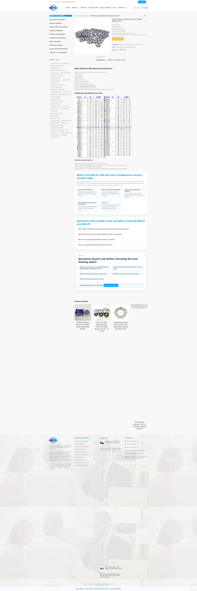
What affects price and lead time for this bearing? (126, 273)
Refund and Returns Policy (101, 588)
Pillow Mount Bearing (54, 115)
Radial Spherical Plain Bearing (56, 127)
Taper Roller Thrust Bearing (65, 132)
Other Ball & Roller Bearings (81, 465)
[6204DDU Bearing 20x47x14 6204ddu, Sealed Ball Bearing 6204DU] (83, 312)
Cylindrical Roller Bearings (81, 454)
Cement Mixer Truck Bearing (56, 75)
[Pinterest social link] (121, 50)
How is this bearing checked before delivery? (92, 279)
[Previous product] (143, 16)
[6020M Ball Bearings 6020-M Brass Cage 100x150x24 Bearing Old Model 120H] (120, 312)
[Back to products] (145, 16)
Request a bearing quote (111, 285)
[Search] (135, 7)
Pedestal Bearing (54, 111)
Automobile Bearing (54, 63)
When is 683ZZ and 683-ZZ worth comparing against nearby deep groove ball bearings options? (103, 229)
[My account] (138, 7)
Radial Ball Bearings (84, 15)
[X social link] (119, 50)
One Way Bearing (64, 108)
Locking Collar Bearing (55, 106)
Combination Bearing (54, 80)
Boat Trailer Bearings (65, 72)
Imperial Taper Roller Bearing (56, 101)
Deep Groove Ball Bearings (125, 44)
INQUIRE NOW (118, 38)
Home (76, 15)
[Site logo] (53, 7)
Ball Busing (52, 65)
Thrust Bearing (64, 135)
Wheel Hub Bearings (80, 457)
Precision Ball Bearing (55, 120)
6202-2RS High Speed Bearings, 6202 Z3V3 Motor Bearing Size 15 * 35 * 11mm (102, 327)
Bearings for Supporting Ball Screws (58, 70)
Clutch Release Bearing (55, 77)
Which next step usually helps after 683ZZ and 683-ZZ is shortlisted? (96, 239)
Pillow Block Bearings (80, 460)
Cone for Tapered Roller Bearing (57, 84)
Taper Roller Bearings (80, 449)
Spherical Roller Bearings (81, 452)
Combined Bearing (66, 80)
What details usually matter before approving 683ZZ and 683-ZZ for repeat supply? (100, 234)
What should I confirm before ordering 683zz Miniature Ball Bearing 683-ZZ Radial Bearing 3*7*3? (94, 267)
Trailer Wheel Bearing (55, 137)
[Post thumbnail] (102, 443)
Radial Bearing (64, 123)
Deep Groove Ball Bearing (55, 87)
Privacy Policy (89, 588)
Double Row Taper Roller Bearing (57, 89)
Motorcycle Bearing (54, 108)
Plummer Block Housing (55, 118)
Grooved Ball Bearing (54, 99)
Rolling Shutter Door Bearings (82, 462)
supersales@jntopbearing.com (68, 1)
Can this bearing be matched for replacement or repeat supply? (127, 267)
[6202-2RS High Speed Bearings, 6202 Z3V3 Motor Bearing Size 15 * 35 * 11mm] (101, 312)
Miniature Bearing (131, 47)
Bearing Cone (60, 65)
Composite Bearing (54, 82)
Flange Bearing (53, 94)
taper (67, 130)
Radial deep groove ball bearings (88, 86)
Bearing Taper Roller (54, 72)
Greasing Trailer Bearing (55, 96)
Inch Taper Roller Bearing (55, 103)
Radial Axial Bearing (66, 120)
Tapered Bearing (53, 132)
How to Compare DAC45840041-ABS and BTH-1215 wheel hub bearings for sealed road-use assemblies (110, 575)
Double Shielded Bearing (55, 91)
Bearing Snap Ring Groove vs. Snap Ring (116, 450)
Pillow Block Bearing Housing (56, 113)
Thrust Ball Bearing (54, 135)
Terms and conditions (115, 588)
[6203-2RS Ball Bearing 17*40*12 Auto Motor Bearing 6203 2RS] (139, 362)
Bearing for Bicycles (54, 68)
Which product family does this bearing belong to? (93, 273)
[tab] (101, 59)
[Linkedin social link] (122, 50)
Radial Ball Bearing (54, 123)
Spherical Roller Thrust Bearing (57, 130)
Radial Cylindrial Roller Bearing (57, 125)
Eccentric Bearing (67, 91)
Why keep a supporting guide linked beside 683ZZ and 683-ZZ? (95, 244)
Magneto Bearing (66, 106)
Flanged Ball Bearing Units (64, 94)
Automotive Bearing (65, 63)
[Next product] (147, 16)
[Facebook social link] (117, 50)
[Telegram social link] (124, 50)
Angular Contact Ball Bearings (82, 446)
